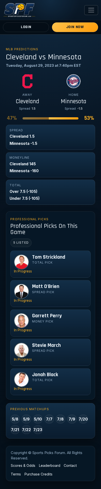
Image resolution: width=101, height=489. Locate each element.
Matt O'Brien (45, 286)
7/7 (49, 419)
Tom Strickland (48, 257)
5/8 (15, 419)
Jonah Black (45, 374)
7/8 (60, 419)
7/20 (83, 419)
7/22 (26, 429)
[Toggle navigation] (91, 10)
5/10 (38, 419)
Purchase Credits (38, 474)
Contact (70, 465)
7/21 (15, 429)
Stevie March (46, 345)
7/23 (37, 429)
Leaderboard (49, 465)
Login (26, 27)
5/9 (26, 419)
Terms (16, 474)
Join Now (75, 27)
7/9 (72, 419)
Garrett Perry (47, 316)
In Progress (23, 271)
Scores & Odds (23, 465)
